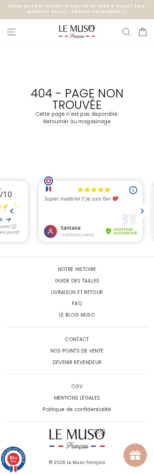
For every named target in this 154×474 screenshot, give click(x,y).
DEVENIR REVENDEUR (77, 362)
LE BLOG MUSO (77, 315)
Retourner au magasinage (77, 121)
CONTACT (77, 339)
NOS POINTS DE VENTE (77, 351)
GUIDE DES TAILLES (77, 280)
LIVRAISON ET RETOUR (77, 292)
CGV (77, 386)
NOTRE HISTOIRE (77, 269)
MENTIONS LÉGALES (77, 398)
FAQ (77, 303)
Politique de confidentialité (77, 409)
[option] (77, 9)
